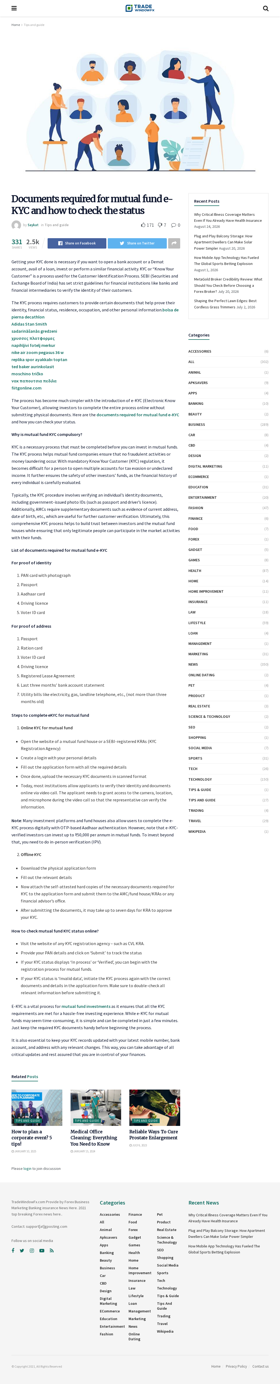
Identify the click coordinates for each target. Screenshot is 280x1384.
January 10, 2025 (25, 1151)
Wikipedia (197, 831)
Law (192, 612)
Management (200, 643)
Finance (195, 518)
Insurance (198, 601)
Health (194, 570)
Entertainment (202, 497)
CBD (191, 445)
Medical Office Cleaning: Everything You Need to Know (94, 1138)
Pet (191, 685)
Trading (196, 810)
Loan (193, 633)
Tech (192, 768)
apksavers (198, 382)
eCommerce (198, 476)
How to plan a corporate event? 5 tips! (31, 1138)
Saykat (33, 225)
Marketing (198, 653)
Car (191, 434)
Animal (194, 372)
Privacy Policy (236, 1366)
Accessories (199, 351)
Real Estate (199, 706)
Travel (194, 820)
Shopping (197, 737)
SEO (191, 727)
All (191, 361)
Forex (193, 539)
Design (194, 455)
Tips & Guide (199, 789)
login (27, 1168)
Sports (195, 758)
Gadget (195, 549)
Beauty (195, 414)
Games (194, 559)
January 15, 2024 (84, 1151)
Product (196, 695)
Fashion (195, 507)
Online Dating (201, 674)
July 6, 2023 (139, 1145)
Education (198, 487)
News (193, 664)
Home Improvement (206, 591)
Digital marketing (205, 466)
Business (196, 424)
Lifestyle (197, 622)
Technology (200, 779)
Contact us (260, 1366)
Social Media (200, 747)
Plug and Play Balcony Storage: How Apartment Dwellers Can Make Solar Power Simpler (223, 242)
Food (193, 528)
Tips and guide (34, 25)
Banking (195, 403)
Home (15, 25)
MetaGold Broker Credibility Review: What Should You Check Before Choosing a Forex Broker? (228, 285)
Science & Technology (209, 716)
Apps (192, 393)
